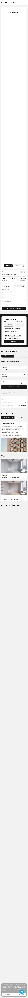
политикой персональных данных (12, 329)
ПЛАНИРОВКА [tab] (8, 266)
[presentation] (12, 274)
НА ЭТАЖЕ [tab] (17, 266)
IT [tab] (16, 356)
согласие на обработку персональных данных (12, 332)
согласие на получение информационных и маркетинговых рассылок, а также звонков (14, 337)
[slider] (6, 369)
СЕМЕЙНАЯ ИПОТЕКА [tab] (7, 356)
